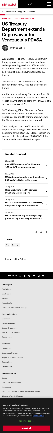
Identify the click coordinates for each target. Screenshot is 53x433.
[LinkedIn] (39, 276)
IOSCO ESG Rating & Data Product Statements (21, 392)
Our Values (6, 289)
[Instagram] (29, 276)
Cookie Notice (38, 416)
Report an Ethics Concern (12, 357)
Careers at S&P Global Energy (14, 307)
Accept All (26, 428)
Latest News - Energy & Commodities (19, 11)
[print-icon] (41, 232)
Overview (6, 319)
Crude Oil (15, 245)
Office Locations (8, 367)
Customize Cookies (26, 421)
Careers (5, 378)
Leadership (6, 387)
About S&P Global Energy (12, 396)
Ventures (5, 298)
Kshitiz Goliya (19, 259)
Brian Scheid (19, 47)
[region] (26, 415)
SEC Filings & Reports (11, 332)
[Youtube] (34, 276)
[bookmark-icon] (35, 232)
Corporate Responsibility (12, 382)
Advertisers (6, 337)
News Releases (8, 323)
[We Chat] (43, 276)
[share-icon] (46, 232)
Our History (6, 294)
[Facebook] (25, 276)
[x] (20, 276)
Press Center (7, 303)
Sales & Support (8, 348)
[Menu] (49, 4)
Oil (7, 245)
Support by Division (10, 353)
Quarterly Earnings (9, 328)
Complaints (6, 362)
